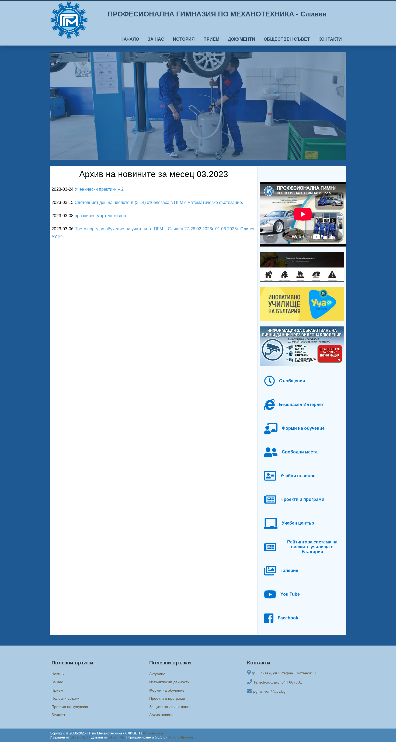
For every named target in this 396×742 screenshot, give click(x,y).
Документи (241, 39)
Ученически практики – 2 (99, 189)
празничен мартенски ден (100, 215)
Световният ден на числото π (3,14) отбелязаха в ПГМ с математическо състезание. (159, 202)
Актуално (157, 674)
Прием (211, 39)
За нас (156, 39)
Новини (58, 674)
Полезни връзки (65, 698)
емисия (153, 733)
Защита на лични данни (170, 707)
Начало (129, 39)
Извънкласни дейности (169, 682)
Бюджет (58, 715)
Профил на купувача (69, 707)
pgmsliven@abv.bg (269, 691)
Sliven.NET (79, 737)
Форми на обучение (167, 690)
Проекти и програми (167, 698)
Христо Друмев (180, 737)
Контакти (330, 39)
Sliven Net (117, 737)
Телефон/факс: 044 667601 (277, 682)
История (184, 39)
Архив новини (161, 715)
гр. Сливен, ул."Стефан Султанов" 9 (284, 673)
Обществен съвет (287, 39)
